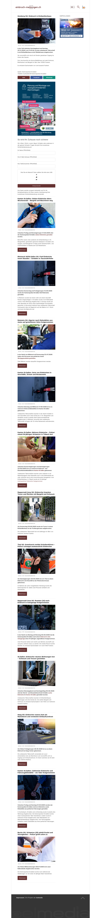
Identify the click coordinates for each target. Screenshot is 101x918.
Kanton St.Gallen (39, 470)
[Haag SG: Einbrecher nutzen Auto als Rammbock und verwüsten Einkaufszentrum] (36, 731)
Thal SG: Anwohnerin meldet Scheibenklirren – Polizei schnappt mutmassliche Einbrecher (36, 545)
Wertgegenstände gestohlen (26, 358)
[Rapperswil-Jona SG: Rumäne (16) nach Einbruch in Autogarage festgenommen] (36, 617)
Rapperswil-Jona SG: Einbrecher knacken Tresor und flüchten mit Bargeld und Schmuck (36, 493)
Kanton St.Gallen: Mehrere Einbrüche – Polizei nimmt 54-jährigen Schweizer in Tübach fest (36, 433)
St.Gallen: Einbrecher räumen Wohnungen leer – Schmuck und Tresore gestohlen (36, 657)
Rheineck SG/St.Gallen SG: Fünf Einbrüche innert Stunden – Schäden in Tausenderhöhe (35, 257)
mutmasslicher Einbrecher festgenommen (30, 481)
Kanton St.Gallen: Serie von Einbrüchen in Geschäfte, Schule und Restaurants (34, 373)
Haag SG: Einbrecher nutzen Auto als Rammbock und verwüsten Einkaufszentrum (35, 715)
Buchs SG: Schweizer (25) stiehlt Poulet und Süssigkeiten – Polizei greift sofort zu (35, 833)
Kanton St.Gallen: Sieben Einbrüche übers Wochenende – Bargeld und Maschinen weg (35, 199)
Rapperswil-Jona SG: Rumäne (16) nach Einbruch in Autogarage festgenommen (33, 601)
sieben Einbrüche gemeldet (43, 235)
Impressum (20, 897)
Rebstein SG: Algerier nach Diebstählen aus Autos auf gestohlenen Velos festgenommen (35, 321)
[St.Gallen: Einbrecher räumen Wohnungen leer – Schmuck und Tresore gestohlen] (36, 673)
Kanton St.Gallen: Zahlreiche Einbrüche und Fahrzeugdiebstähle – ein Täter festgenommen (36, 772)
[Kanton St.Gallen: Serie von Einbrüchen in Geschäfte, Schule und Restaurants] (36, 389)
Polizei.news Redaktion (30, 45)
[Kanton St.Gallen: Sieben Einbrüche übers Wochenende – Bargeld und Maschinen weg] (36, 215)
